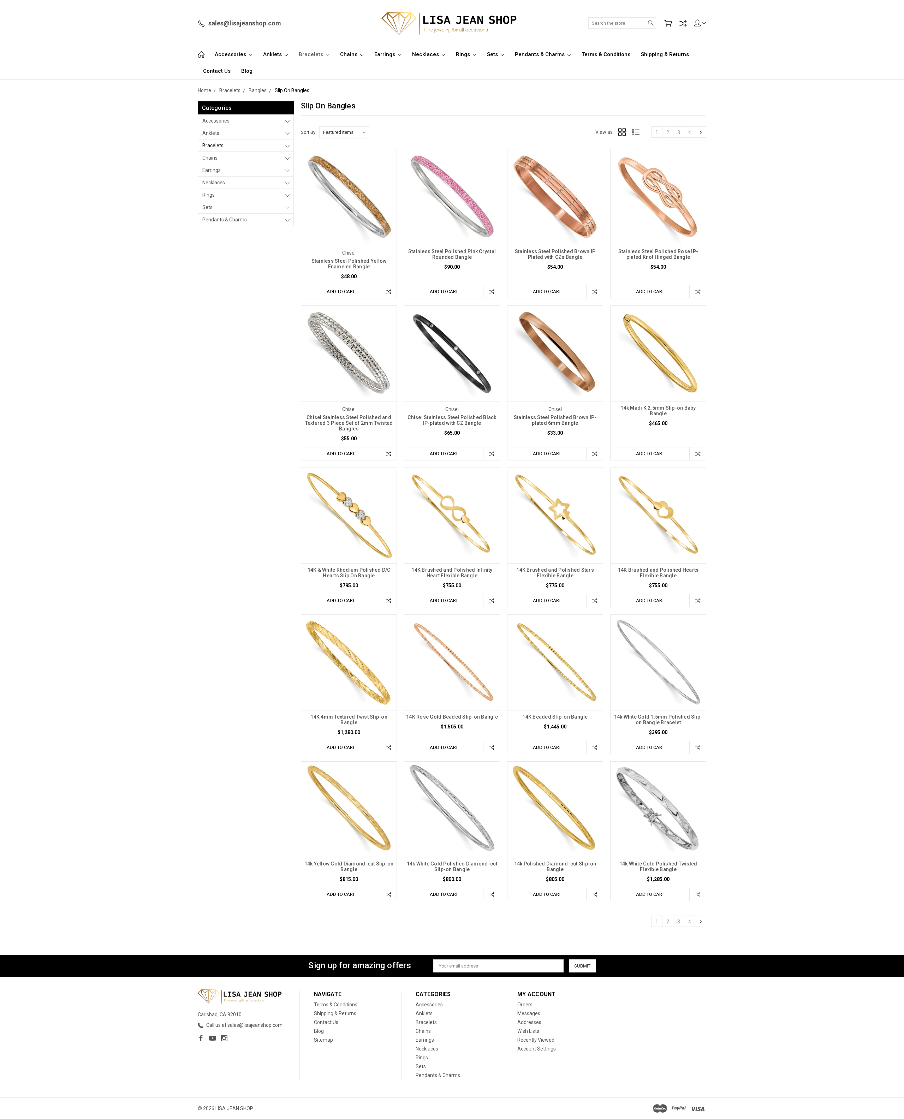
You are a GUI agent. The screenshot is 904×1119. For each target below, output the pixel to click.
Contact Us (217, 71)
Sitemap (323, 1040)
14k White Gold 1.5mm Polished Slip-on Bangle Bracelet (658, 719)
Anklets (273, 54)
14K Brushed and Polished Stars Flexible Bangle (555, 572)
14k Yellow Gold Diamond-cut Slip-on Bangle (349, 866)
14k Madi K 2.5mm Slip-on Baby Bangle (658, 410)
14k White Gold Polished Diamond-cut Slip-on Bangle (452, 866)
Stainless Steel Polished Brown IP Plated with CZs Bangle (555, 254)
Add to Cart (341, 291)
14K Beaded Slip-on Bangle (555, 717)
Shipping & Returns (665, 54)
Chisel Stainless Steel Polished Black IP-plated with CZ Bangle (452, 420)
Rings (463, 54)
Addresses (529, 1022)
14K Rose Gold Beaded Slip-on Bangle (452, 717)
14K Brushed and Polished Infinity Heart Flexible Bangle (451, 572)
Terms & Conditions (606, 54)
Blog (246, 71)
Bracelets (312, 54)
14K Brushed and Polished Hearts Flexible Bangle (658, 572)
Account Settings (536, 1049)
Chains (349, 54)
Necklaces (426, 54)
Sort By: (308, 132)
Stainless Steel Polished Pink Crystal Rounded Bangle (452, 254)
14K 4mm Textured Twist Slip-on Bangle (348, 719)
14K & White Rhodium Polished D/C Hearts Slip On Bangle (349, 572)
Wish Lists (528, 1031)
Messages (528, 1013)
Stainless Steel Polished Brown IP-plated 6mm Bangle (555, 420)
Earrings (385, 54)
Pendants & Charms (540, 54)
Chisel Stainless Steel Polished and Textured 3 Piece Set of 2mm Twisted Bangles (349, 423)
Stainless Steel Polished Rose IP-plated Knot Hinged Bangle (658, 254)
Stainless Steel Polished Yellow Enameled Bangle (349, 263)
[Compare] (683, 23)
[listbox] (344, 132)
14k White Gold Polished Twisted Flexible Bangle (658, 866)
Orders (525, 1004)
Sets (493, 54)
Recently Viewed (535, 1040)
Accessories (231, 54)
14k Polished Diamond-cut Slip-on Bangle (555, 866)
